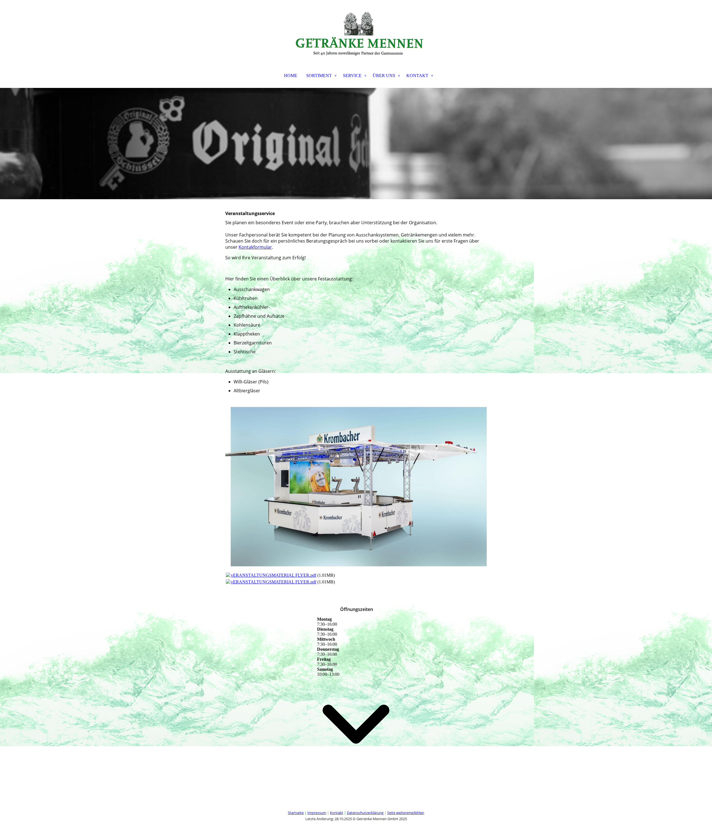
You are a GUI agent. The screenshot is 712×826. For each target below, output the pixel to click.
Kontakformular (255, 247)
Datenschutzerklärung (365, 812)
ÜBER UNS (384, 75)
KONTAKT (417, 75)
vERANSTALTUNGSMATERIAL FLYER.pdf (273, 575)
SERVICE (352, 75)
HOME (290, 75)
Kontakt (336, 812)
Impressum (316, 812)
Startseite (296, 812)
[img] (356, 28)
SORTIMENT (319, 75)
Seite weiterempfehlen (405, 812)
